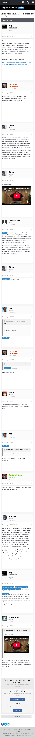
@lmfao (25, 587)
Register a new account (17, 699)
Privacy (21, 729)
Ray (8, 16)
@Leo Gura (6, 338)
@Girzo (5, 232)
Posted (8, 36)
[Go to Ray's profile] (4, 27)
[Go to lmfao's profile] (4, 394)
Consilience (14, 220)
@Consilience (6, 279)
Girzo (11, 125)
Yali (10, 308)
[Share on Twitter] (5, 724)
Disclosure (28, 729)
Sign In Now (17, 710)
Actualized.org (7, 729)
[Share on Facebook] (2, 724)
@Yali (4, 589)
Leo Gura (23, 321)
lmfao (11, 392)
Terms (15, 729)
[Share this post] (31, 36)
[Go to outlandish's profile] (4, 618)
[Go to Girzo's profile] (4, 127)
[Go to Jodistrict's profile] (4, 517)
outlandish (14, 617)
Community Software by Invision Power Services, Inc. (17, 735)
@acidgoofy (10, 589)
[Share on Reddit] (8, 724)
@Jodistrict (17, 589)
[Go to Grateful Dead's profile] (4, 476)
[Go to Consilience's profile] (4, 222)
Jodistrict (13, 516)
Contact (17, 731)
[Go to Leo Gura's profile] (4, 85)
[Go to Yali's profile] (4, 309)
